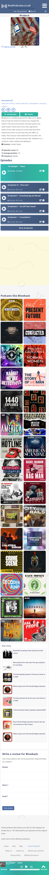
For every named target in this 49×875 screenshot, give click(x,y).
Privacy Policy (15, 855)
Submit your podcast (36, 851)
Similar (30, 114)
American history (7, 103)
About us (8, 851)
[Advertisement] (24, 74)
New (14, 846)
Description (6, 100)
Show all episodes (26, 228)
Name (5, 785)
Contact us (20, 851)
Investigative (34, 103)
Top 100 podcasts (20, 11)
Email (5, 796)
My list (33, 11)
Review (5, 767)
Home (6, 846)
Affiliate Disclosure (31, 855)
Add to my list (9, 47)
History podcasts (21, 103)
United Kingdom (34, 846)
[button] (45, 4)
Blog (21, 846)
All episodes (12, 114)
